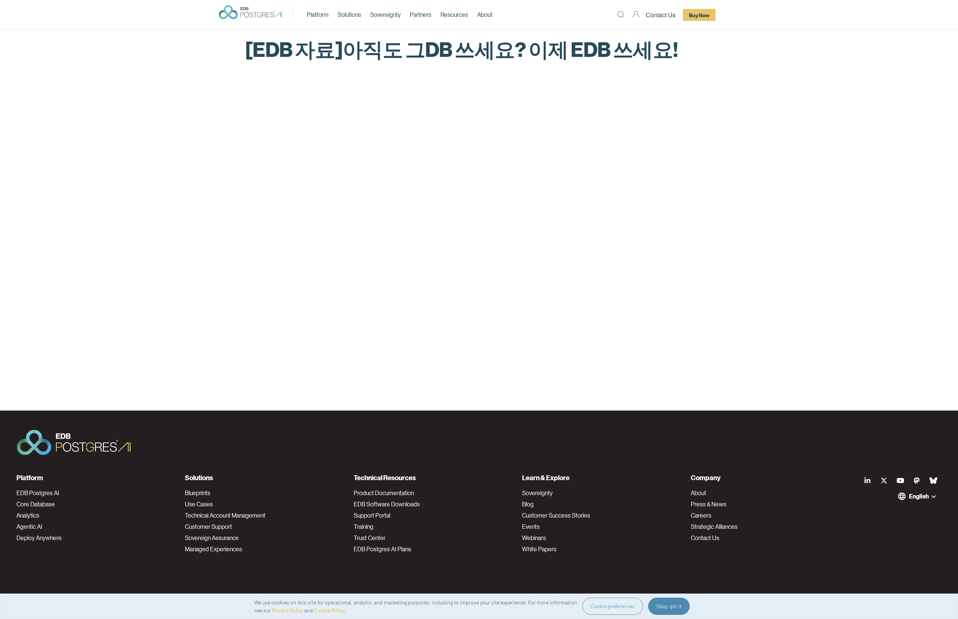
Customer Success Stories (556, 515)
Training (363, 526)
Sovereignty (385, 14)
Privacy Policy (287, 610)
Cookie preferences (613, 606)
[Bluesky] (933, 480)
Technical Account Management (225, 515)
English (919, 496)
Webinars (534, 537)
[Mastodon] (917, 480)
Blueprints (197, 493)
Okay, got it (668, 606)
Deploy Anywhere (39, 537)
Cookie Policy (329, 610)
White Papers (539, 549)
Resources (454, 14)
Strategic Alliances (714, 526)
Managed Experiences (213, 549)
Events (531, 526)
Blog (528, 504)
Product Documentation (384, 493)
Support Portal (372, 515)
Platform (318, 14)
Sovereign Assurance (212, 537)
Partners (420, 14)
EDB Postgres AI (37, 493)
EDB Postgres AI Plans (382, 549)
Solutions (349, 14)
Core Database (35, 504)
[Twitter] (884, 480)
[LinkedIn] (867, 480)
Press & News (708, 504)
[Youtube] (900, 480)
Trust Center (369, 537)
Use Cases (199, 504)
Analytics (27, 515)
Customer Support (208, 526)
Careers (701, 515)
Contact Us (660, 14)
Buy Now (699, 15)
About (484, 14)
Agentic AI (29, 526)
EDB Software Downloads (387, 504)
